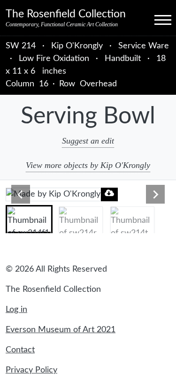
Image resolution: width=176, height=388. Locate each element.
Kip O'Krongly (78, 46)
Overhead (98, 84)
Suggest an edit (88, 140)
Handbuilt (123, 58)
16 (43, 84)
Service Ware (143, 46)
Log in (16, 309)
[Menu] (154, 19)
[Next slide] (155, 194)
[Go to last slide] (20, 194)
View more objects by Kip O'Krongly (88, 165)
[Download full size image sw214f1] (109, 193)
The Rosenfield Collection (66, 14)
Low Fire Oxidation (54, 58)
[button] (29, 219)
